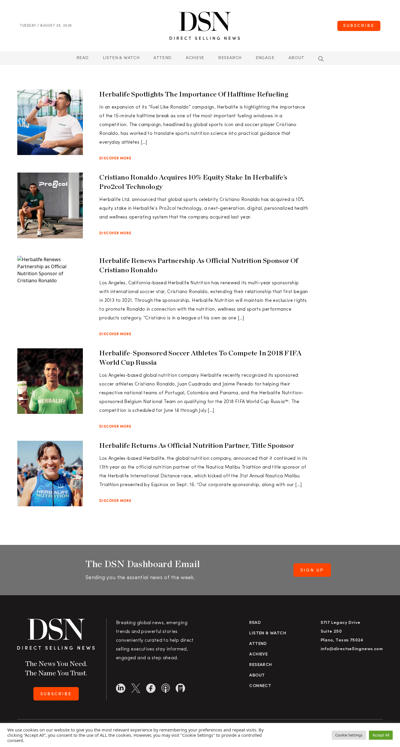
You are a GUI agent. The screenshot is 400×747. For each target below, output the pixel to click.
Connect (260, 686)
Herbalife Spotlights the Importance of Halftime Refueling (193, 94)
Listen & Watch (121, 58)
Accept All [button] (380, 735)
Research (229, 58)
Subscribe (359, 26)
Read (82, 58)
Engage (265, 58)
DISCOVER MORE (115, 158)
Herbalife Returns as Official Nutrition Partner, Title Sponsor (196, 445)
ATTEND (162, 58)
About (296, 58)
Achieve (195, 58)
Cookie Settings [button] (349, 735)
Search (321, 58)
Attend (258, 644)
